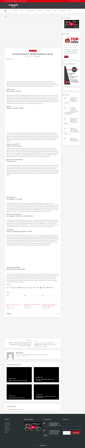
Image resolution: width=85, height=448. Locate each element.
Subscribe (76, 433)
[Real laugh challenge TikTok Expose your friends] (67, 141)
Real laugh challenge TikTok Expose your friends (74, 139)
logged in (14, 409)
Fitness (48, 10)
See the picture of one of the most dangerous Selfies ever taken (49, 305)
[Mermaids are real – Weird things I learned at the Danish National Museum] (67, 121)
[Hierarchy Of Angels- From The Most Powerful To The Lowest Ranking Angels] (67, 131)
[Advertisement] (32, 70)
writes (13, 245)
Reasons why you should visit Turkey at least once (46, 397)
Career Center (7, 423)
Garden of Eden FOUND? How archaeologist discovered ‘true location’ (70, 100)
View (66, 56)
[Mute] (75, 27)
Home (15, 10)
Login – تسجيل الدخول (22, 1)
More (69, 10)
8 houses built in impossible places (33, 54)
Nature (40, 10)
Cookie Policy (7, 428)
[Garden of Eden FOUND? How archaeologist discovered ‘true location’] (67, 101)
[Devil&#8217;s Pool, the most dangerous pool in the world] (32, 299)
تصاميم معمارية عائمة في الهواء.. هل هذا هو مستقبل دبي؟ (45, 380)
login (6, 432)
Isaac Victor (37, 56)
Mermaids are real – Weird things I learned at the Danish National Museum (71, 121)
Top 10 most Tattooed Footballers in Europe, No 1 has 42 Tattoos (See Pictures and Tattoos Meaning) (71, 110)
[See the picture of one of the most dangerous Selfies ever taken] (50, 299)
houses (8, 313)
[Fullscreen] (77, 27)
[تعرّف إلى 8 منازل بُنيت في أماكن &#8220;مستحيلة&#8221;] (14, 299)
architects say (25, 98)
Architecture (31, 10)
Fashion (62, 10)
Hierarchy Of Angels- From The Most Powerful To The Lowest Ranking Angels (71, 131)
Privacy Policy (8, 425)
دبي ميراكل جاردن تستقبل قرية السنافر (17, 397)
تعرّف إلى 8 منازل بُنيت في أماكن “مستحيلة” (18, 380)
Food (55, 10)
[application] (71, 24)
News (22, 10)
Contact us (7, 430)
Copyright (7, 426)
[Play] (66, 27)
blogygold (42, 445)
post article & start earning (11, 1)
